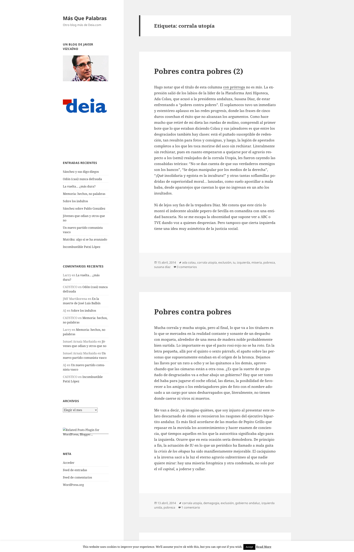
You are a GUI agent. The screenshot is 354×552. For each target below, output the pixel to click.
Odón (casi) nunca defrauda (82, 179)
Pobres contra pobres (192, 311)
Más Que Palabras (85, 18)
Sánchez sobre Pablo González (84, 208)
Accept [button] (249, 547)
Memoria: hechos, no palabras (84, 194)
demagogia (211, 503)
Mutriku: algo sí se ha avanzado (85, 239)
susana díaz (162, 267)
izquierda (243, 262)
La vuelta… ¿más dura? (79, 186)
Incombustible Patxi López (81, 247)
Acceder (68, 463)
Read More (263, 547)
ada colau (189, 262)
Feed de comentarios (77, 477)
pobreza (269, 262)
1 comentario (190, 507)
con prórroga (234, 87)
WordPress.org (73, 485)
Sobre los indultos (75, 201)
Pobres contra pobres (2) (198, 71)
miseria (256, 262)
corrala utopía (207, 262)
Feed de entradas (75, 470)
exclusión (224, 262)
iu (234, 262)
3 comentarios (187, 267)
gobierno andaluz (247, 503)
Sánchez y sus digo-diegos (81, 172)
